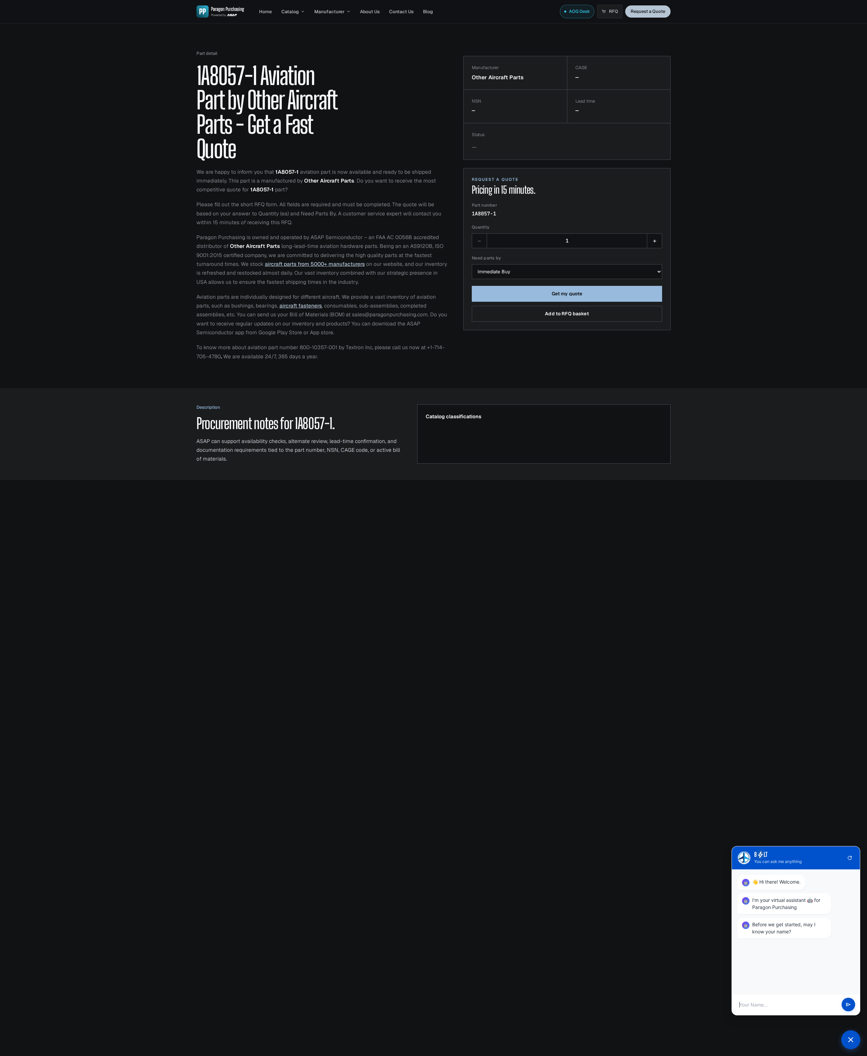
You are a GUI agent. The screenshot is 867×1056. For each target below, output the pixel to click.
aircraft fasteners (300, 305)
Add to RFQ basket (567, 314)
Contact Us (401, 11)
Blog (428, 11)
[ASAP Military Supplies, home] (220, 11)
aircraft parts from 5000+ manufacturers (315, 264)
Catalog (290, 11)
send (848, 1005)
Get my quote (567, 294)
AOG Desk (579, 11)
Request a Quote (648, 11)
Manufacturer (329, 11)
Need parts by (486, 258)
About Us (370, 11)
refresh (849, 858)
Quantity (480, 227)
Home (265, 11)
